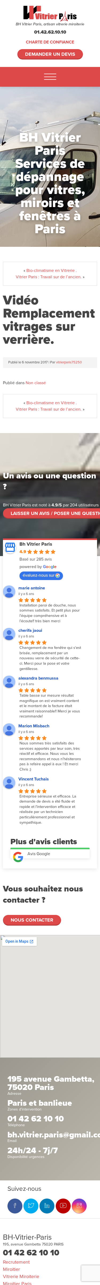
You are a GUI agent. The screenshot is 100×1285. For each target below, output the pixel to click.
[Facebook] (14, 1206)
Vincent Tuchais (33, 779)
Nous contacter (32, 920)
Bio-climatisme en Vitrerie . (51, 270)
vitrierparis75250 (69, 362)
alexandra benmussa (38, 678)
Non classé (36, 383)
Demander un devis (50, 54)
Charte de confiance (50, 42)
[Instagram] (79, 1206)
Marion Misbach (33, 726)
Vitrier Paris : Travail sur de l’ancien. (49, 277)
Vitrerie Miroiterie (21, 1276)
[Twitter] (30, 1206)
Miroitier (11, 1269)
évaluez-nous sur (38, 575)
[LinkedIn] (46, 1206)
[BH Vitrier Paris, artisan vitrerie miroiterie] (50, 13)
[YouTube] (63, 1206)
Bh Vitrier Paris (35, 544)
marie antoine (31, 588)
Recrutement (16, 1262)
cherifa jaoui (30, 630)
